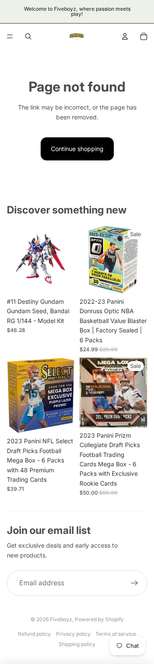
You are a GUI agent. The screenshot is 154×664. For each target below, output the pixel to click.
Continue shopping (77, 148)
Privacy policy (73, 634)
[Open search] (28, 36)
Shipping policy (77, 644)
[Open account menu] (125, 36)
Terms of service (115, 634)
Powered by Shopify (99, 619)
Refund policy (34, 634)
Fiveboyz (61, 619)
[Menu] (10, 36)
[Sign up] (134, 583)
